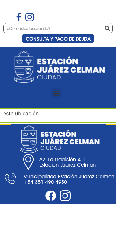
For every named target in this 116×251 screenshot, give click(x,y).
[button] (56, 93)
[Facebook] (50, 195)
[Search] (107, 28)
